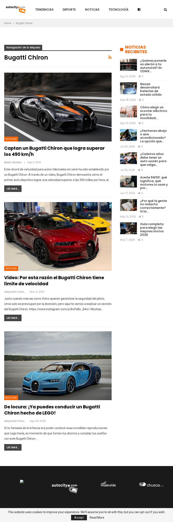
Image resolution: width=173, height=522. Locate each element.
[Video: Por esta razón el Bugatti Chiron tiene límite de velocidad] (58, 236)
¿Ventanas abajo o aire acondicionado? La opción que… (153, 136)
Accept (79, 517)
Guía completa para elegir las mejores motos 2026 (152, 229)
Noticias (92, 9)
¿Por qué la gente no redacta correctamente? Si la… (153, 206)
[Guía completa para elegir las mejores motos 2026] (128, 228)
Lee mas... (13, 188)
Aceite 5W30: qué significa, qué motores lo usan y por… (154, 182)
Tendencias (44, 9)
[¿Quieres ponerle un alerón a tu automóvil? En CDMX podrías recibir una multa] (128, 65)
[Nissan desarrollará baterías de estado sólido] (128, 88)
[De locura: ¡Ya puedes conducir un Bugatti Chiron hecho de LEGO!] (58, 365)
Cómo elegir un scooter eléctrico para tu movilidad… (153, 112)
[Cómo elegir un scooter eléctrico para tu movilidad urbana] (128, 111)
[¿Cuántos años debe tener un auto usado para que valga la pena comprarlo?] (128, 158)
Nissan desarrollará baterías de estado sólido (151, 89)
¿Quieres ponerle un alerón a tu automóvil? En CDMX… (153, 65)
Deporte (69, 9)
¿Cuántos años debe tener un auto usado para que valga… (153, 159)
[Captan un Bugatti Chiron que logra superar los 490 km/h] (58, 107)
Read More (97, 517)
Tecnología (118, 9)
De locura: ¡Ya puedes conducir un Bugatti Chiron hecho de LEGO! (52, 410)
